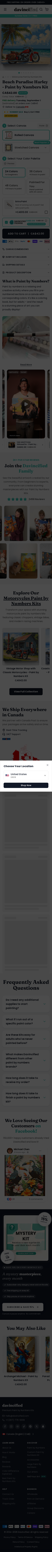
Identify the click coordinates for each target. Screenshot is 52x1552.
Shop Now (26, 785)
